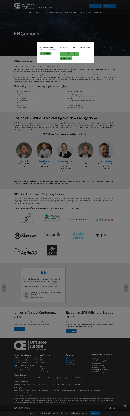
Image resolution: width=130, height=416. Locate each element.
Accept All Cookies (66, 58)
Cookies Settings (45, 53)
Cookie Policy (52, 49)
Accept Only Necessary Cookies (69, 53)
